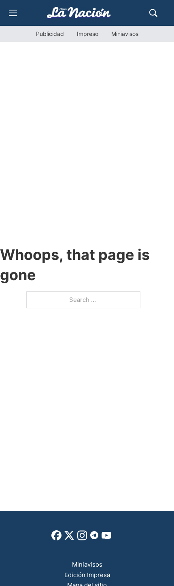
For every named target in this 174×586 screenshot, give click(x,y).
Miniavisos (124, 33)
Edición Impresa (87, 575)
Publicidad (50, 33)
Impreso (87, 33)
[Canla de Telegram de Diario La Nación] (94, 537)
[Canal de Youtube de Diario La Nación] (106, 538)
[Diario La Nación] (79, 13)
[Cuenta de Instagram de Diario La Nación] (82, 538)
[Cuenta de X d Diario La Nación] (69, 538)
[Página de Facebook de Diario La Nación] (56, 538)
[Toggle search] (153, 13)
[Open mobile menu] (13, 13)
